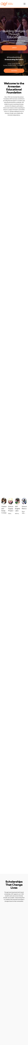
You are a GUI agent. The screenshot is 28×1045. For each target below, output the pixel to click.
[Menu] (25, 4)
